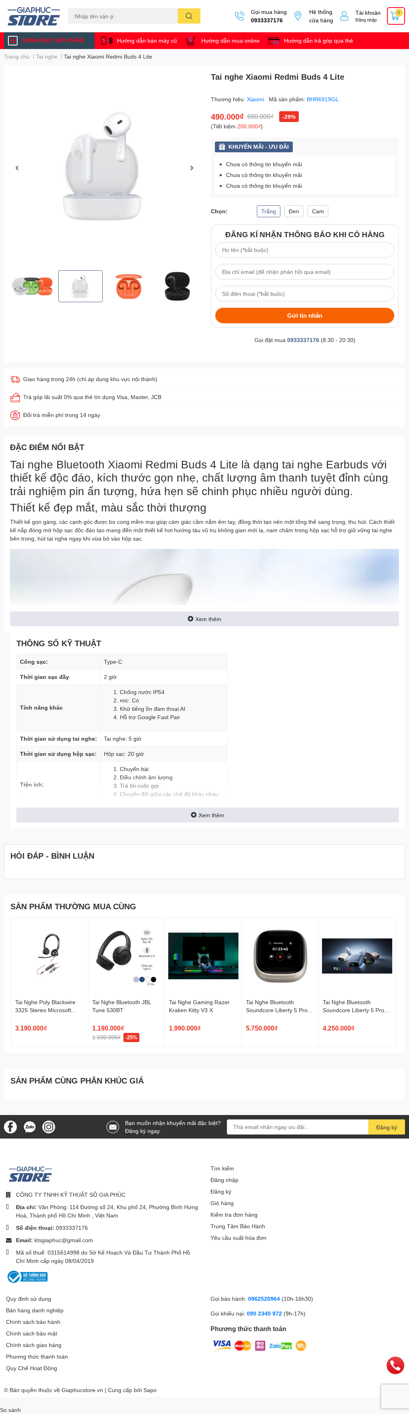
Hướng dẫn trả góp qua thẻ (318, 40)
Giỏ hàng (222, 1203)
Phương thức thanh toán (37, 1356)
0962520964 (265, 1298)
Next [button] (192, 168)
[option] (104, 168)
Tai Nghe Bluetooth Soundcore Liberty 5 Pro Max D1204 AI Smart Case (279, 1010)
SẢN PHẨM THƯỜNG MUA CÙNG (73, 906)
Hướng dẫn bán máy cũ (147, 40)
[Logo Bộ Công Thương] (27, 1276)
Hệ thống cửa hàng (321, 16)
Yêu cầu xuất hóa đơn (238, 1237)
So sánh (10, 1409)
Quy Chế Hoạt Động (31, 1368)
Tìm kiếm (222, 1168)
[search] (189, 16)
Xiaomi (256, 99)
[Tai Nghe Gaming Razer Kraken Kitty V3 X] (203, 956)
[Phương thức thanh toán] (259, 1345)
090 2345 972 (265, 1313)
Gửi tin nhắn (304, 315)
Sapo (150, 1389)
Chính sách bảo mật (31, 1333)
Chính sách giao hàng (34, 1344)
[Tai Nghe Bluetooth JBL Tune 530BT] (126, 956)
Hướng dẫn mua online (230, 40)
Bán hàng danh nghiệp (35, 1310)
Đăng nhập (366, 19)
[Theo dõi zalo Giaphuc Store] (29, 1126)
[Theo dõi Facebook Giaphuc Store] (10, 1126)
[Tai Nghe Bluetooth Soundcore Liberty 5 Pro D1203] (357, 956)
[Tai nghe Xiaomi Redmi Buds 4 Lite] (104, 168)
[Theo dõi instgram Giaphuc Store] (48, 1126)
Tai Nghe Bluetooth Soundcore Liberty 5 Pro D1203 (353, 1010)
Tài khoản (368, 12)
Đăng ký (386, 1127)
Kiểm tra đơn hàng (234, 1214)
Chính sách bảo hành (33, 1321)
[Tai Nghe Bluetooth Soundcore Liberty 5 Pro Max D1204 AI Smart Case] (280, 956)
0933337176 (267, 20)
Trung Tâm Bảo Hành (237, 1226)
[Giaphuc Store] (34, 16)
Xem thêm (208, 619)
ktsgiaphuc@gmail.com (63, 1240)
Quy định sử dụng (28, 1298)
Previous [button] (17, 168)
